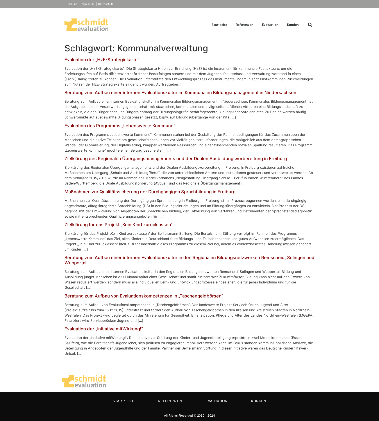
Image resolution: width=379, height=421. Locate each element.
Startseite (219, 25)
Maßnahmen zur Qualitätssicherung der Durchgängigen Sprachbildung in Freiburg (150, 191)
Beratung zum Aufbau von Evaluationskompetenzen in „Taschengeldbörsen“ (143, 296)
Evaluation (270, 25)
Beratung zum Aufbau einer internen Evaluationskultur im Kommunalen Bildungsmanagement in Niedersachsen (180, 92)
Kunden (293, 25)
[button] (310, 24)
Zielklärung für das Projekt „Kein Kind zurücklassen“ (118, 224)
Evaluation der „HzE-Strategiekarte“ (101, 59)
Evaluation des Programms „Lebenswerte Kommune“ (119, 125)
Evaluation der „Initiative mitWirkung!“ (103, 328)
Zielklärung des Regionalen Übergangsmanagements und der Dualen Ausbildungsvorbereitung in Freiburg (175, 158)
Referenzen (244, 25)
